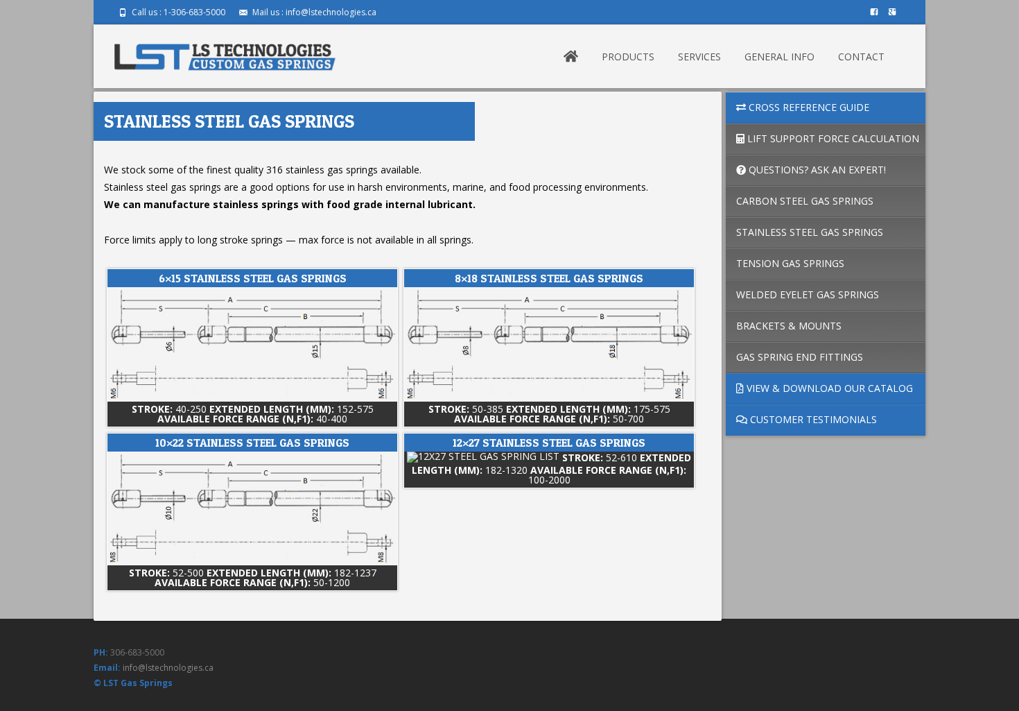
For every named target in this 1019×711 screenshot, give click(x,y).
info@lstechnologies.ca (168, 668)
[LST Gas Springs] (225, 52)
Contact (861, 56)
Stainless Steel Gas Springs (809, 232)
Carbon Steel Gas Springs (804, 200)
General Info (779, 56)
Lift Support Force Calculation (831, 138)
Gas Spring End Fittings (799, 356)
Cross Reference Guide (807, 107)
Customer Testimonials (812, 419)
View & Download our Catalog (828, 388)
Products (628, 56)
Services (699, 56)
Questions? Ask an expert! (816, 169)
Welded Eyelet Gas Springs (807, 294)
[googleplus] (892, 17)
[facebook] (874, 17)
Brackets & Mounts (789, 325)
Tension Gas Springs (790, 263)
